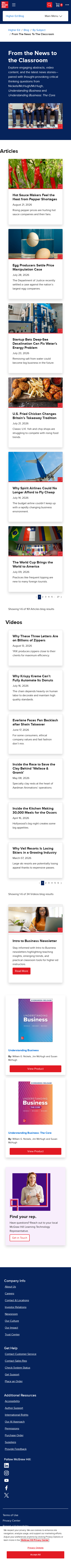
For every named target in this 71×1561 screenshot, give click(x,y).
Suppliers (10, 1442)
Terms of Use (10, 1515)
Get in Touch (19, 1237)
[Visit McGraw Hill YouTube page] (6, 1480)
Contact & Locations (17, 1300)
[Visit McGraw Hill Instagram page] (6, 1472)
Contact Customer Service (20, 1354)
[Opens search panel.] (49, 5)
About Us (10, 1286)
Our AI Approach (15, 1421)
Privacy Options (36, 1548)
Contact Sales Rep (16, 1361)
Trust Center (12, 1334)
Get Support (12, 1374)
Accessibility (12, 1401)
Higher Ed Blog (15, 16)
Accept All (35, 1555)
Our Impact (11, 1327)
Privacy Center (11, 1520)
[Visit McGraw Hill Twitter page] (6, 1495)
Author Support (14, 1408)
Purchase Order (14, 1435)
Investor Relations (15, 1307)
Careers (9, 1293)
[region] (35, 1543)
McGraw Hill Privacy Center (35, 1540)
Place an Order (14, 1381)
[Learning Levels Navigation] (14, 5)
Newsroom (11, 1314)
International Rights (16, 1415)
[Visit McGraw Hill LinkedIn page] (6, 1465)
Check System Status (17, 1367)
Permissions (12, 1428)
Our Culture (12, 1321)
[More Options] (67, 4)
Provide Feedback (16, 1449)
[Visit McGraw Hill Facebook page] (6, 1487)
